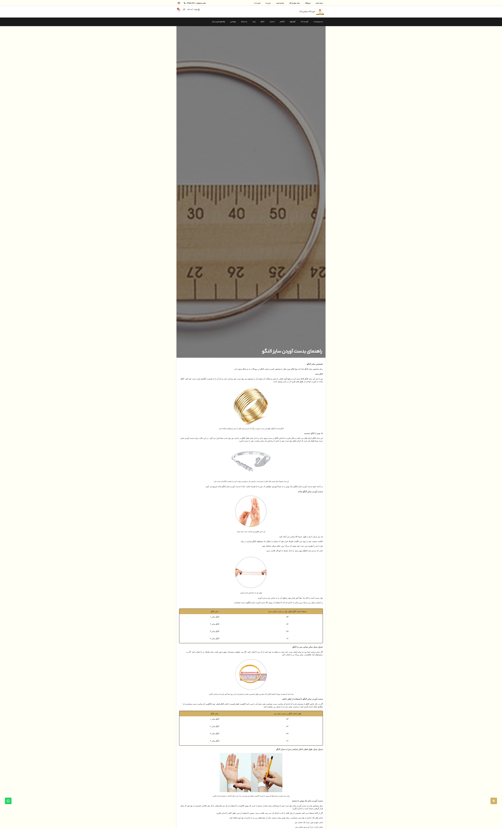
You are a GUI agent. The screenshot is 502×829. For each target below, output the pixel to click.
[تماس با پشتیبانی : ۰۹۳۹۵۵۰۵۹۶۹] (185, 3)
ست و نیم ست (318, 21)
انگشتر (282, 21)
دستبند (272, 21)
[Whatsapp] (8, 801)
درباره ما (268, 3)
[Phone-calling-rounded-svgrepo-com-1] (493, 801)
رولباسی (233, 21)
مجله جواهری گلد (294, 3)
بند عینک (244, 21)
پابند (253, 21)
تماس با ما (257, 3)
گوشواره (292, 21)
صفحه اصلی (319, 3)
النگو (262, 21)
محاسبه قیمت (280, 3)
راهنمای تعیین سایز (218, 21)
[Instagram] (178, 3)
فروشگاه (307, 3)
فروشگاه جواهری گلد (307, 11)
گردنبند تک (304, 21)
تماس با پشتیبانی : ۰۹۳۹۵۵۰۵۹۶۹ (196, 3)
